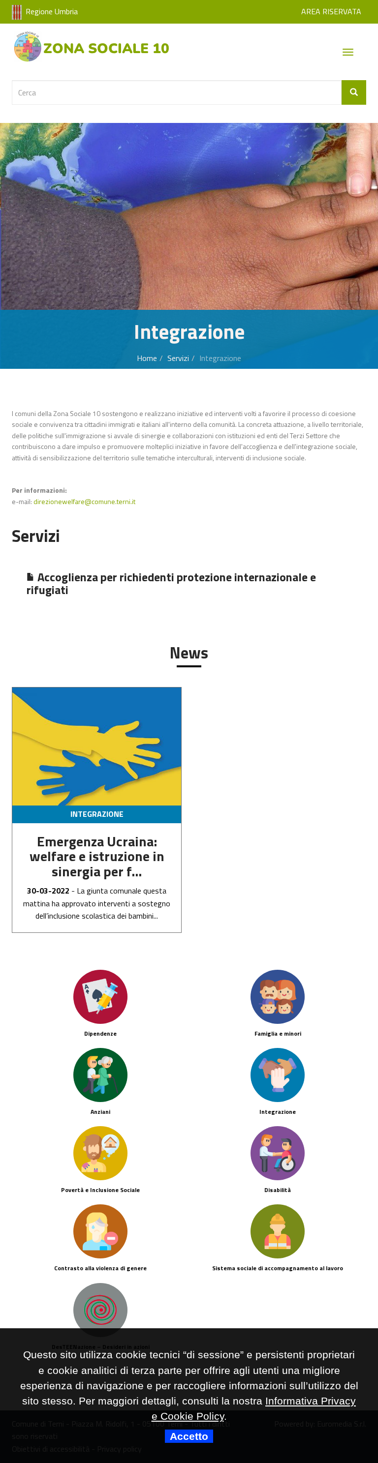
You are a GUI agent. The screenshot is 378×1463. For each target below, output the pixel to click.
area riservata (331, 11)
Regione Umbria (52, 11)
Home (147, 358)
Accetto (189, 1436)
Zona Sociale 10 (106, 48)
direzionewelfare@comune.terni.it (84, 501)
